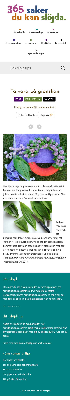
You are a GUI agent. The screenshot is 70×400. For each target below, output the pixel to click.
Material (60, 43)
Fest (18, 99)
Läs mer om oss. (11, 306)
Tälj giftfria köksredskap (15, 379)
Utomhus (30, 43)
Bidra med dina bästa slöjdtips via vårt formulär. (27, 343)
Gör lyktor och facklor (14, 360)
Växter (49, 99)
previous (30, 126)
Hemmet (52, 32)
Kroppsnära (13, 43)
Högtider (45, 43)
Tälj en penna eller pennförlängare (20, 365)
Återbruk (19, 32)
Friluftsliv (32, 99)
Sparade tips (36, 53)
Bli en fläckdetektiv (12, 369)
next (39, 126)
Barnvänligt (36, 32)
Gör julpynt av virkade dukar (17, 374)
